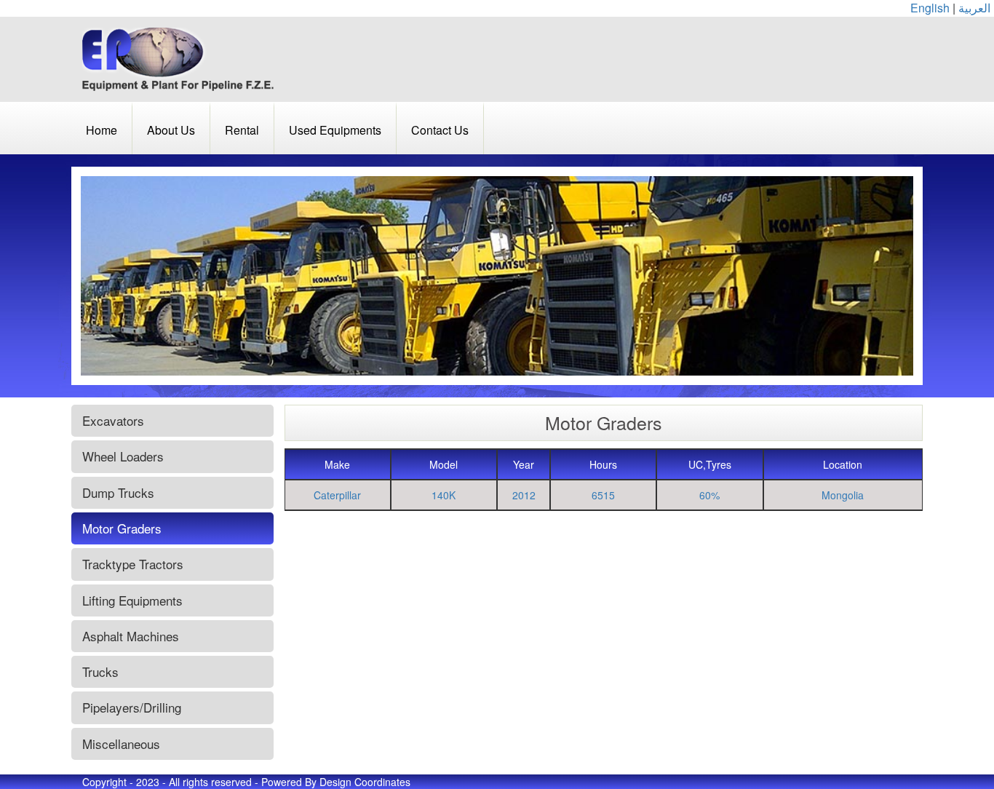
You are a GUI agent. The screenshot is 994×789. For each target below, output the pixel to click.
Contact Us (440, 130)
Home (101, 130)
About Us (171, 130)
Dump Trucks (118, 492)
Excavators (113, 420)
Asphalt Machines (130, 636)
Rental (242, 130)
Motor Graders (122, 528)
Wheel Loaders (123, 456)
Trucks (100, 671)
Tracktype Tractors (132, 564)
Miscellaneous (121, 743)
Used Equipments (335, 130)
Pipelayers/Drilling (131, 707)
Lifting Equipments (132, 600)
